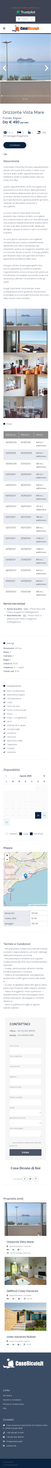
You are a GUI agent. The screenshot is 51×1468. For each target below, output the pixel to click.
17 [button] (43, 96)
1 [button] (2, 96)
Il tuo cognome (16, 1056)
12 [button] (30, 96)
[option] (25, 68)
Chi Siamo (7, 1395)
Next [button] (46, 69)
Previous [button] (4, 69)
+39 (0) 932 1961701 (26, 1030)
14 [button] (35, 96)
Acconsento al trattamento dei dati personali (25, 1144)
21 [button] (26, 99)
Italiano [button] (25, 19)
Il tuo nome (14, 1046)
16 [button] (40, 96)
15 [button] (38, 96)
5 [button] (12, 96)
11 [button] (27, 96)
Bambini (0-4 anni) (17, 1118)
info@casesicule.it (14, 1441)
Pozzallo (7, 118)
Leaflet (31, 905)
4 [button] (9, 96)
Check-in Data (15, 1087)
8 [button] (20, 96)
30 (44, 815)
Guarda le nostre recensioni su (25, 7)
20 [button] (24, 99)
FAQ (4, 1408)
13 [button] (33, 96)
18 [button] (46, 96)
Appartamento (15, 1246)
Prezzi (9, 424)
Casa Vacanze (16, 1341)
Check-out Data (16, 1097)
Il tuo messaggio (16, 1128)
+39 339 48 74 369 (15, 1432)
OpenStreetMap (41, 905)
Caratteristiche (14, 686)
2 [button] (4, 96)
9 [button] (22, 96)
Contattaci (15, 145)
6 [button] (15, 96)
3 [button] (7, 96)
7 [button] (17, 96)
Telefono (13, 1077)
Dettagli (10, 643)
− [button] (7, 859)
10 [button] (25, 96)
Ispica (27, 1341)
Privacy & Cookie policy (13, 1404)
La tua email (14, 1066)
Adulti (12, 1108)
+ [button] (7, 855)
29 (38, 815)
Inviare (25, 1152)
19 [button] (48, 96)
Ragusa (17, 118)
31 (7, 822)
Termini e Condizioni (12, 1400)
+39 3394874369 (25, 1035)
